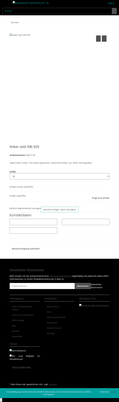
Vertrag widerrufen (21, 367)
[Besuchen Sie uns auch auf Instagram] (12, 378)
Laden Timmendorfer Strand (22, 308)
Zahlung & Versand (56, 317)
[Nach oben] (1, 400)
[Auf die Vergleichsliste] (98, 38)
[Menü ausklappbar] (6, 3)
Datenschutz (53, 306)
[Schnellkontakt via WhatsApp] (94, 305)
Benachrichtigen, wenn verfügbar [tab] (60, 209)
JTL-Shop (113, 392)
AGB (49, 311)
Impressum (52, 322)
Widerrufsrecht (54, 328)
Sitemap (51, 333)
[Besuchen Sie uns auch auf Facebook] (12, 372)
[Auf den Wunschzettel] (104, 38)
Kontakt (15, 331)
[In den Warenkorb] (12, 31)
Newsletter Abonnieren (96, 286)
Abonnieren (83, 286)
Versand (53, 384)
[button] (98, 3)
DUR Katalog (18, 320)
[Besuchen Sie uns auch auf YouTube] (12, 375)
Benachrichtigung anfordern (26, 248)
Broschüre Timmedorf (22, 315)
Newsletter (17, 336)
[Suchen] (114, 11)
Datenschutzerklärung (60, 276)
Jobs (14, 325)
